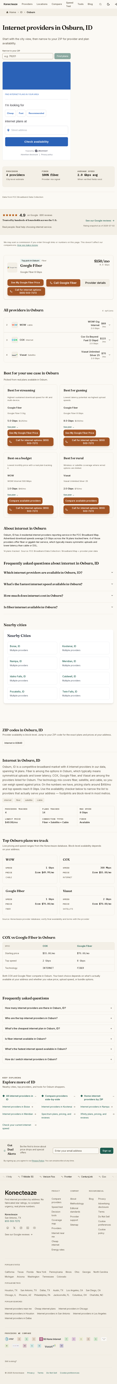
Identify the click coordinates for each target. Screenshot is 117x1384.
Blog (90, 4)
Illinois (69, 1272)
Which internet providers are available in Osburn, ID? (43, 572)
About (73, 1198)
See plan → (12, 427)
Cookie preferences (69, 1373)
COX (45, 946)
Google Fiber (84, 946)
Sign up (107, 1150)
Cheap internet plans (45, 1308)
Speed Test (69, 5)
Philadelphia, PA (42, 1295)
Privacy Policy (38, 1161)
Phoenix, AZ (25, 1295)
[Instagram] (21, 1228)
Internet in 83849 (13, 742)
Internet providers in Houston (19, 1313)
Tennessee (48, 1276)
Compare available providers (25, 500)
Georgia (86, 1272)
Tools (80, 4)
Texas (20, 1272)
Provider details (95, 282)
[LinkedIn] (27, 1228)
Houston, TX (11, 1290)
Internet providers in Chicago (73, 1308)
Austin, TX (58, 1290)
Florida (30, 1272)
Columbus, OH (79, 1295)
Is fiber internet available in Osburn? (30, 607)
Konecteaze (11, 4)
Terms (101, 1211)
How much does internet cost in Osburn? (33, 595)
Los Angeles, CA (74, 1290)
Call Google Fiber (65, 282)
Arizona (21, 1276)
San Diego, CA (93, 1290)
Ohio (77, 1272)
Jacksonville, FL (61, 1295)
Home (12, 12)
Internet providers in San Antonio (53, 1313)
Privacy (102, 1198)
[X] (14, 1228)
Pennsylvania (56, 1272)
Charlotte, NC (96, 1295)
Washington (33, 1276)
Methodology (77, 1203)
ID (21, 12)
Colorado (61, 1276)
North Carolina (101, 1272)
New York (41, 1272)
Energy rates (58, 1249)
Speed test (57, 1207)
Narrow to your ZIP (11, 50)
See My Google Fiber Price (25, 282)
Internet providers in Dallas (18, 1318)
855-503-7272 (12, 1221)
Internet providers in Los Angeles (89, 1313)
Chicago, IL (10, 1295)
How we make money (27, 245)
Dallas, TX (45, 1290)
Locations (42, 4)
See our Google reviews (98, 220)
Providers (27, 4)
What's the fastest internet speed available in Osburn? (43, 584)
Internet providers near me (18, 1308)
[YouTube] (34, 1228)
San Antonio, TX (29, 1290)
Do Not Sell (104, 1216)
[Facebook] (7, 1228)
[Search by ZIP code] (100, 4)
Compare (57, 4)
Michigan (9, 1276)
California (9, 1272)
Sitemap (74, 1224)
